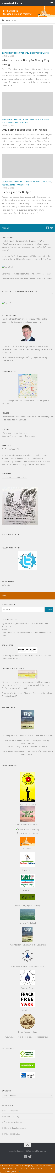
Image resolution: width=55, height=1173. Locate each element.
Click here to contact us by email (14, 477)
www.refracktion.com (12, 3)
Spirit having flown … (12, 1110)
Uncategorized (21, 122)
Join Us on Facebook (10, 535)
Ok (19, 1171)
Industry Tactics (22, 182)
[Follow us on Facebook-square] (47, 227)
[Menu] (52, 3)
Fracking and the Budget (16, 192)
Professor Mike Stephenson (12, 693)
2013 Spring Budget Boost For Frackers (24, 129)
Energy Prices (8, 182)
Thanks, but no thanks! (13, 1122)
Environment (7, 53)
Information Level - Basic (24, 53)
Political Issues (42, 53)
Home (4, 629)
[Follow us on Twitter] (51, 227)
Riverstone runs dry (11, 1116)
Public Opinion (8, 122)
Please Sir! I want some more (15, 1128)
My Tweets (6, 585)
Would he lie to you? (12, 1134)
